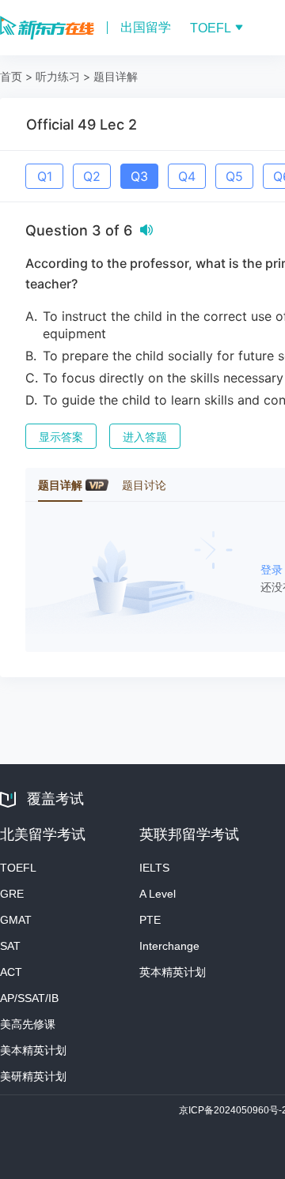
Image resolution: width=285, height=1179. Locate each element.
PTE (150, 919)
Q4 (187, 176)
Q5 (234, 176)
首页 (11, 76)
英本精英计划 (172, 972)
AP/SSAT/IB (29, 998)
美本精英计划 (33, 1050)
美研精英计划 (33, 1076)
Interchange (169, 946)
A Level (157, 893)
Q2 (92, 176)
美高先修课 (27, 1024)
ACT (11, 972)
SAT (10, 946)
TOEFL (18, 867)
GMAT (16, 919)
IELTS (154, 867)
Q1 (44, 176)
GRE (12, 893)
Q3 (139, 176)
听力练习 (58, 76)
